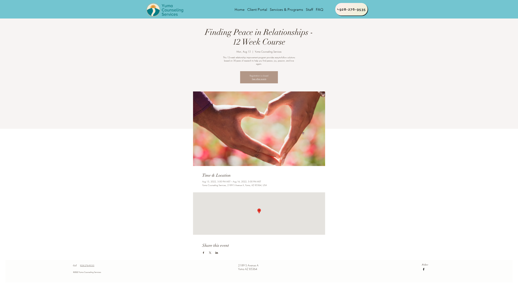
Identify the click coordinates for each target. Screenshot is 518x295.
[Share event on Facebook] (203, 253)
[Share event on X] (210, 253)
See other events (259, 78)
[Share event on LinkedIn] (216, 253)
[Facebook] (423, 269)
